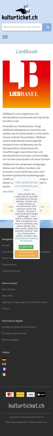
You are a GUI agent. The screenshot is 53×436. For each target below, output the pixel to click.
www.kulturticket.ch (35, 417)
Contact (6, 308)
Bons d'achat (8, 289)
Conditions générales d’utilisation (19, 326)
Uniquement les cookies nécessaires (26, 254)
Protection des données (14, 333)
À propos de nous (11, 270)
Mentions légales (10, 339)
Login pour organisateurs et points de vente (24, 302)
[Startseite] (19, 12)
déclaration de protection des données (26, 239)
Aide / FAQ (7, 295)
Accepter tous (26, 247)
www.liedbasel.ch (11, 191)
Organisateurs (9, 264)
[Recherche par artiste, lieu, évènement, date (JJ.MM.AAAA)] (46, 27)
